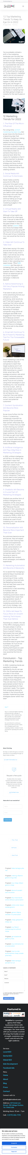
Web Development (10, 1064)
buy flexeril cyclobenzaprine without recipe (13, 929)
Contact (6, 1091)
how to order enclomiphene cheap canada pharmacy (14, 953)
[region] (14, 1142)
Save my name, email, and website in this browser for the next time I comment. (13, 994)
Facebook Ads (8, 1068)
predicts (16, 226)
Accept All (14, 1143)
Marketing (14, 24)
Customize (14, 1147)
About (5, 1079)
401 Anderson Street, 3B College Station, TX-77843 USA (13, 1105)
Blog (5, 1083)
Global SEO (7, 1060)
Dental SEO (7, 1056)
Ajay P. (6, 707)
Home (5, 1075)
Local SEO (7, 1052)
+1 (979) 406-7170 (14, 1115)
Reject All (14, 1151)
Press (5, 1087)
